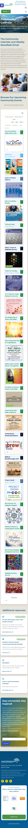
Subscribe (6, 743)
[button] (2, 5)
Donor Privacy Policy (14, 823)
